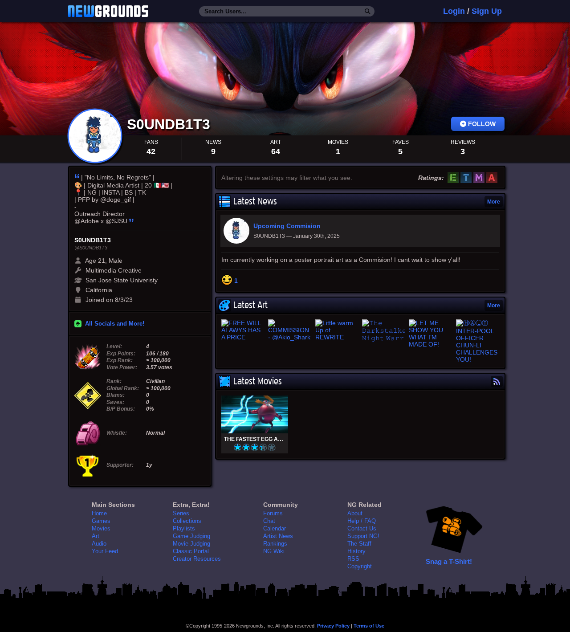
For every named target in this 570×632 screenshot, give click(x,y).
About (354, 513)
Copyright (359, 566)
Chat (269, 521)
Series (181, 513)
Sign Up (487, 11)
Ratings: (431, 177)
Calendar (274, 528)
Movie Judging (191, 543)
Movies (101, 528)
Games (101, 521)
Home (99, 513)
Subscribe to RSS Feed (497, 381)
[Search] (367, 11)
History (356, 551)
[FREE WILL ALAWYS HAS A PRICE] (243, 330)
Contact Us (361, 528)
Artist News (278, 536)
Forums (273, 513)
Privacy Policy (333, 625)
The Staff (359, 543)
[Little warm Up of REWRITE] (336, 330)
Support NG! (363, 536)
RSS (353, 558)
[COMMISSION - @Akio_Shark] (289, 330)
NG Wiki (274, 551)
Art (95, 536)
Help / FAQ (361, 521)
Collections (187, 521)
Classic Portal (191, 551)
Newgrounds (108, 11)
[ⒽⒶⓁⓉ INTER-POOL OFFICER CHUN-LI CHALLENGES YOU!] (477, 341)
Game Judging (191, 536)
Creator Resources (197, 558)
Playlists (184, 528)
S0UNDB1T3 (170, 124)
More (493, 202)
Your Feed (105, 551)
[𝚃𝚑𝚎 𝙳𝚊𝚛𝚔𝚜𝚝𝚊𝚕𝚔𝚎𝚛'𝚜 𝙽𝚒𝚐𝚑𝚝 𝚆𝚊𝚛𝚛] (383, 330)
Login (454, 11)
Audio (99, 543)
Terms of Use (369, 625)
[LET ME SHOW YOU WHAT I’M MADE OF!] (430, 333)
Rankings (275, 543)
